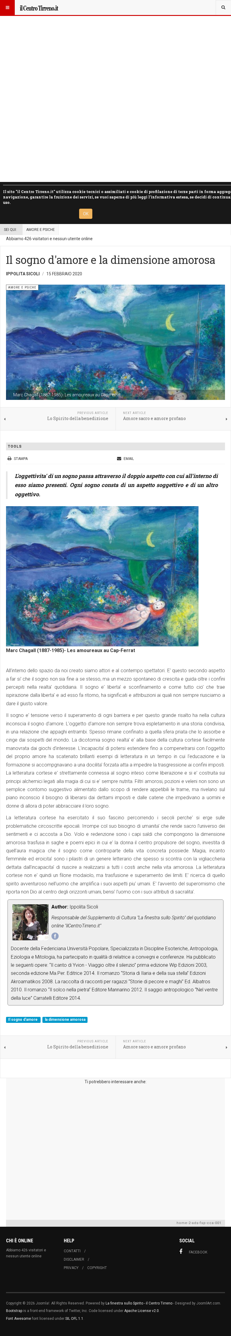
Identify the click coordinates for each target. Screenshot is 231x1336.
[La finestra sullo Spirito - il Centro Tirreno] (39, 7)
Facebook (198, 1252)
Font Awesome (18, 1318)
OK (85, 213)
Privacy (71, 1268)
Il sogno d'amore (23, 1020)
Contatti (72, 1251)
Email (128, 459)
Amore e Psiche (40, 230)
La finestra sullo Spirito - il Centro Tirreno (139, 1303)
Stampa (21, 459)
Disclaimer (74, 1259)
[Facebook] (55, 936)
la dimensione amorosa (65, 1020)
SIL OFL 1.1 (74, 1318)
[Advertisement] (115, 1150)
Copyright (97, 1268)
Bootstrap (14, 1311)
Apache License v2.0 (141, 1311)
